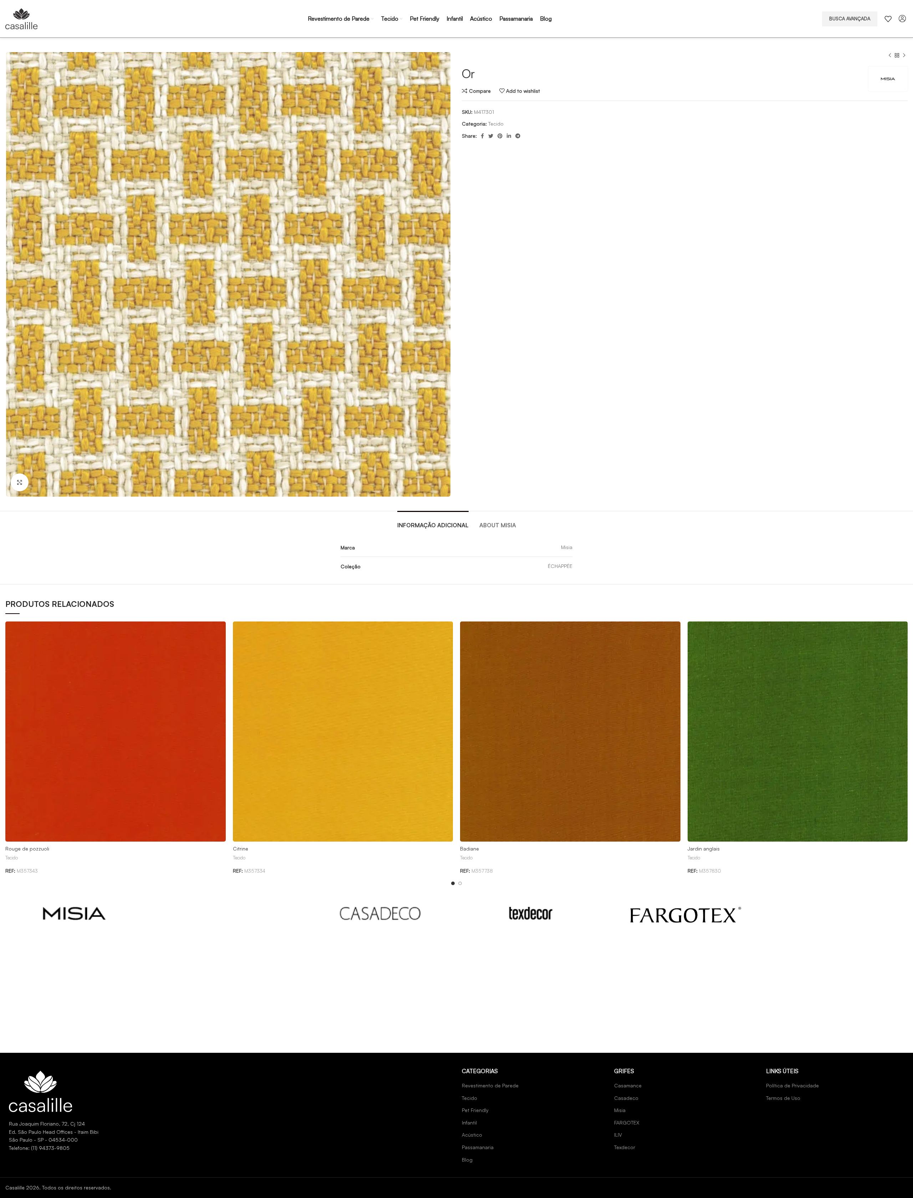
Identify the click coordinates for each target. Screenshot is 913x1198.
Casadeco (626, 1098)
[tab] (433, 522)
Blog (467, 1160)
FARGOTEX (626, 1123)
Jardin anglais (704, 849)
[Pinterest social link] (500, 136)
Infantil (469, 1123)
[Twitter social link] (490, 136)
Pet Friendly (475, 1110)
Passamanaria (478, 1147)
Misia (620, 1110)
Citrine (240, 849)
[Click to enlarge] (20, 482)
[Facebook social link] (482, 136)
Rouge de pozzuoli (27, 849)
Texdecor (624, 1147)
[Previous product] (889, 55)
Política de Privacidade (792, 1085)
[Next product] (904, 55)
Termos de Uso (783, 1098)
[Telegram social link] (517, 136)
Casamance (628, 1085)
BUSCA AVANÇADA (849, 18)
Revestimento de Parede (490, 1085)
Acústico (472, 1135)
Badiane (469, 849)
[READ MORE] (75, 913)
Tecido (496, 124)
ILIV (618, 1135)
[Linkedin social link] (509, 136)
